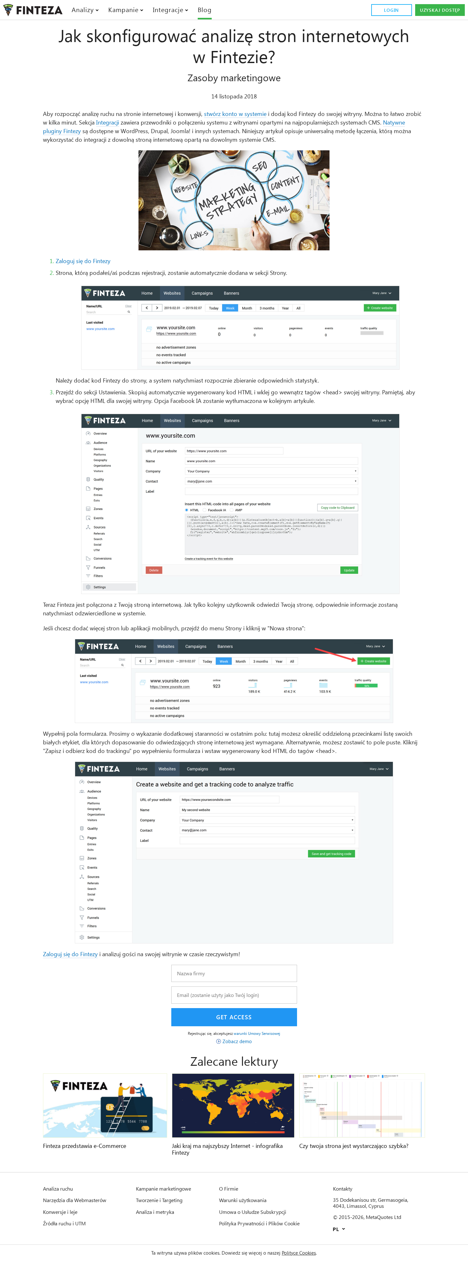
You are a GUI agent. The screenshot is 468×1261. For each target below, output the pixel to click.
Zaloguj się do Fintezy (83, 261)
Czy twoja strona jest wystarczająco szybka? (353, 1146)
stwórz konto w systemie (235, 114)
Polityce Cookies (299, 1253)
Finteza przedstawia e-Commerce (84, 1146)
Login (391, 10)
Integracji (107, 122)
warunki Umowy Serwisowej (257, 1033)
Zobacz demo (237, 1041)
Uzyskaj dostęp (440, 10)
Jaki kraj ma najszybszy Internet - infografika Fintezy (227, 1149)
